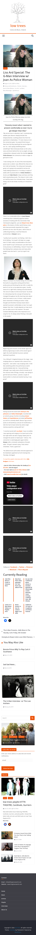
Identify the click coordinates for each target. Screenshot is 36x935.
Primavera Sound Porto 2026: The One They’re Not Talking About (22, 835)
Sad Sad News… (9, 664)
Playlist (10, 798)
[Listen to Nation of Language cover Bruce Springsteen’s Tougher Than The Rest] (7, 848)
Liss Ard (17, 88)
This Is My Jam (23, 570)
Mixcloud (13, 570)
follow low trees (8, 768)
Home (3, 891)
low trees (18, 25)
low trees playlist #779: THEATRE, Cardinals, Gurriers (17, 803)
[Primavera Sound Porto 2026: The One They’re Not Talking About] (7, 836)
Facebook (13, 567)
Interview (24, 86)
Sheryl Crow (25, 223)
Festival (19, 86)
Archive (5, 736)
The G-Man (16, 83)
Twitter (21, 567)
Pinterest (29, 567)
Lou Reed (22, 88)
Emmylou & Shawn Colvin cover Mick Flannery (17, 637)
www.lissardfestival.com (14, 474)
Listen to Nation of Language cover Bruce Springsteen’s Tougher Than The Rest (22, 846)
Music (5, 798)
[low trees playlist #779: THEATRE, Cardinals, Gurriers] (18, 786)
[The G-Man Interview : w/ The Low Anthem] (18, 676)
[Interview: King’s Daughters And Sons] (18, 724)
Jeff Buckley (28, 418)
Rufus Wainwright (7, 90)
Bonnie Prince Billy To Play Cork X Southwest (16, 650)
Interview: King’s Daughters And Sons (15, 740)
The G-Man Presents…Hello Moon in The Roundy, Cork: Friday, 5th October (16, 631)
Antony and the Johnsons (11, 86)
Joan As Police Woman (8, 88)
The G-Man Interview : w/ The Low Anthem (17, 702)
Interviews (4, 906)
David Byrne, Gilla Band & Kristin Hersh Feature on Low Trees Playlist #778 (22, 857)
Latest (5, 68)
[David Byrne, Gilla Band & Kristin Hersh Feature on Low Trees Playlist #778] (7, 859)
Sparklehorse (16, 90)
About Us (4, 910)
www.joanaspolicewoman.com (12, 472)
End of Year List (13, 736)
